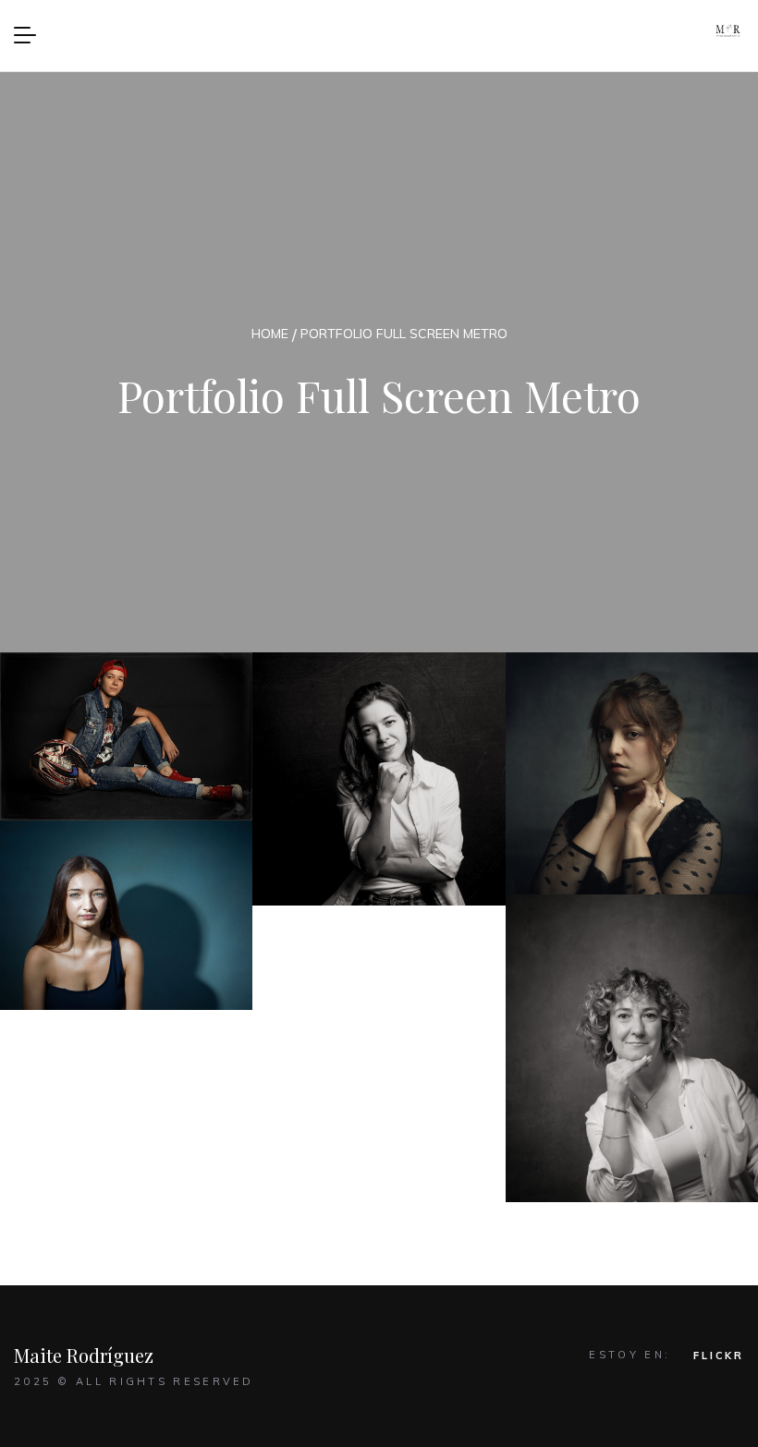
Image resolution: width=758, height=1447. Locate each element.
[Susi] (632, 1048)
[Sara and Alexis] (126, 736)
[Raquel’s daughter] (126, 915)
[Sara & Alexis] (378, 779)
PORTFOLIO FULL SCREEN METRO (403, 333)
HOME (269, 333)
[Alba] (632, 773)
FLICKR (718, 1355)
